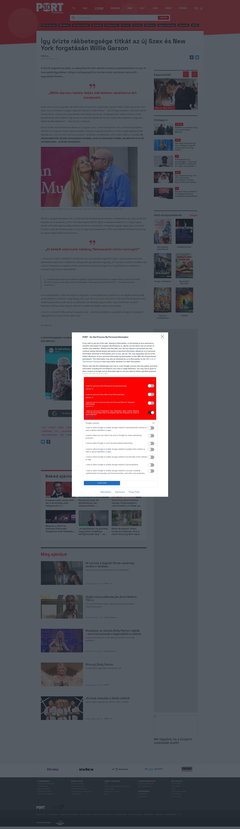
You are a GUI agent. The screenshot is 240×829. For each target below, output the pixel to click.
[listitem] (120, 380)
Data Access (120, 492)
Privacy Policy (134, 492)
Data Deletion (105, 492)
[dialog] (120, 414)
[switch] (151, 385)
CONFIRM (102, 483)
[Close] (163, 337)
